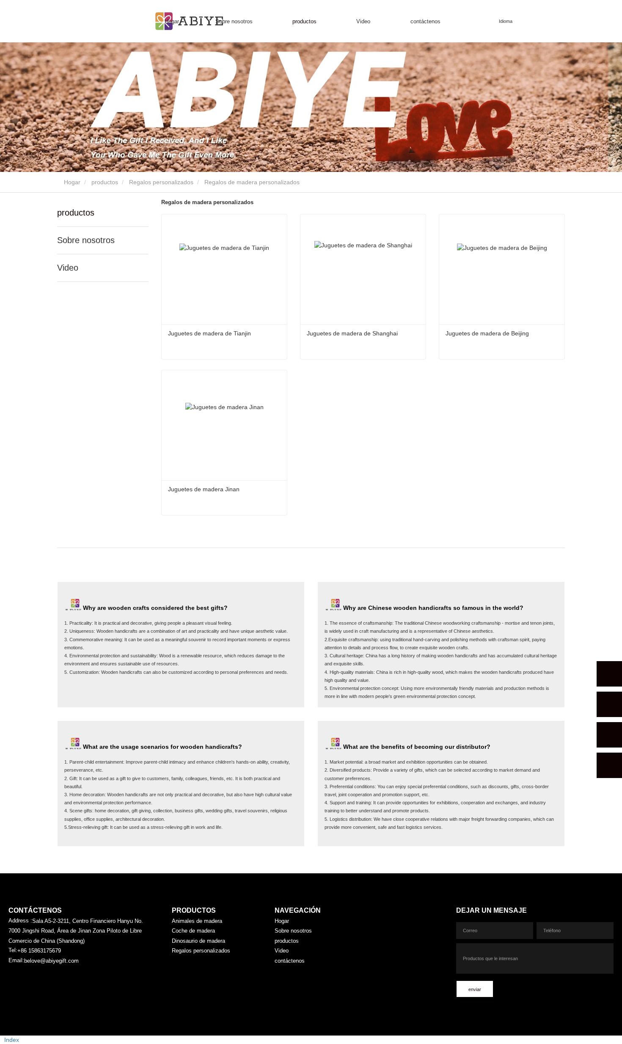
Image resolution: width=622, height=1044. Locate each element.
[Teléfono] (609, 704)
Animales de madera (197, 921)
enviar (474, 989)
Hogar (172, 21)
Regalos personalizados (161, 182)
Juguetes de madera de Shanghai (352, 333)
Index (11, 1039)
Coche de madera (193, 931)
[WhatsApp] (609, 674)
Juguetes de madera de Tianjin (209, 333)
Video (67, 267)
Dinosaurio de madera (198, 941)
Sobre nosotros (86, 240)
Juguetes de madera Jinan (203, 489)
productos (104, 182)
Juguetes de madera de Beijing (487, 333)
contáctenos (425, 21)
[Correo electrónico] (609, 735)
